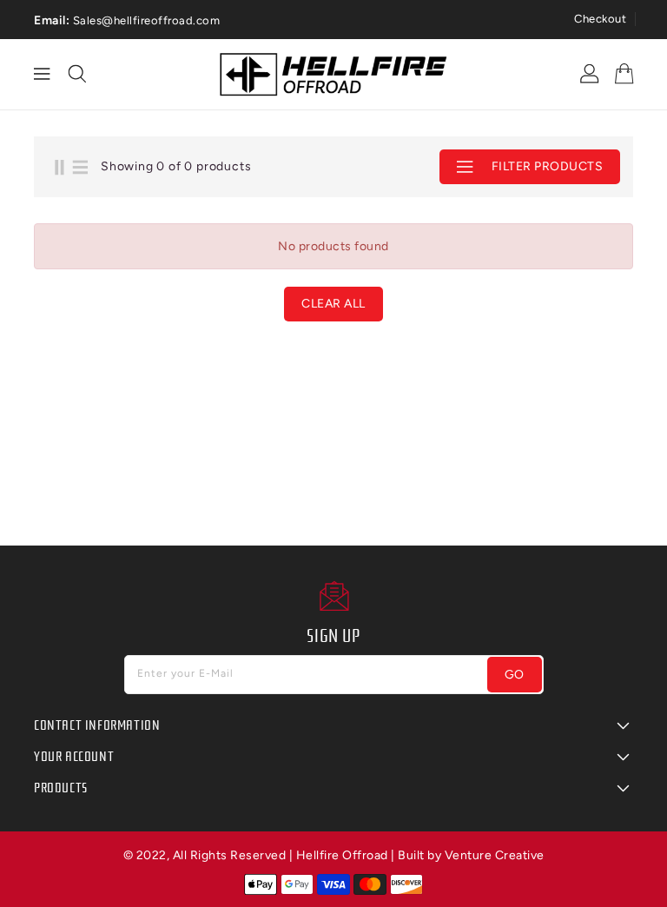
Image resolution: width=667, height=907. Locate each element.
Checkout (600, 18)
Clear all (333, 303)
